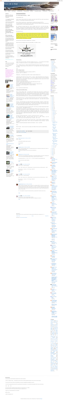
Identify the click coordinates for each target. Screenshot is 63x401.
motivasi (52, 347)
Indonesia (52, 65)
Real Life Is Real (11, 4)
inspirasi (53, 337)
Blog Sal (53, 202)
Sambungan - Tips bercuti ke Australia (12, 127)
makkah (52, 71)
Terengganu (55, 365)
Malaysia (53, 345)
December (54, 110)
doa (52, 330)
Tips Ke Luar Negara (55, 367)
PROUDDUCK (54, 225)
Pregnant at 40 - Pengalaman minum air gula (54, 204)
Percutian (52, 353)
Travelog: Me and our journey (54, 259)
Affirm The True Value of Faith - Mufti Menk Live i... (55, 130)
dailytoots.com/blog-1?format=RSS (54, 316)
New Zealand (53, 66)
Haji (52, 64)
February (53, 145)
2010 (52, 152)
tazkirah (52, 364)
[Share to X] (29, 131)
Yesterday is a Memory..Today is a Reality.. (54, 312)
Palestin (54, 351)
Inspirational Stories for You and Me (54, 197)
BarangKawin (52, 324)
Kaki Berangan (54, 284)
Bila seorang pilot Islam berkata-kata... (54, 141)
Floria (52, 63)
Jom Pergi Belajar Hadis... (54, 122)
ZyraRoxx (53, 241)
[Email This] (28, 131)
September (54, 113)
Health (53, 334)
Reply (19, 144)
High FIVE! (53, 239)
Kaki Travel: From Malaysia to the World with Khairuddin (54, 235)
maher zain (52, 344)
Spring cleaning (54, 308)
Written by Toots (54, 304)
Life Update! (53, 256)
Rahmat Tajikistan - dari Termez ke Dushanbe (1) (54, 173)
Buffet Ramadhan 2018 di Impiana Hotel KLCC (54, 286)
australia (52, 322)
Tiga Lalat (53, 222)
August (53, 114)
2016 (52, 107)
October (53, 112)
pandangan (24, 132)
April (53, 119)
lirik (55, 343)
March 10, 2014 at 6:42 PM (26, 164)
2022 (52, 99)
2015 (52, 108)
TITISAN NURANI (54, 300)
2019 (52, 103)
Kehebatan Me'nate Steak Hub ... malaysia (12, 85)
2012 (52, 149)
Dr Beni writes (54, 207)
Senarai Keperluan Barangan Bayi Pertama (54, 247)
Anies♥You (53, 158)
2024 (52, 97)
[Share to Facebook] (30, 131)
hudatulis (52, 336)
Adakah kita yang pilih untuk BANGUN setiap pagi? (54, 134)
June (53, 117)
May (53, 118)
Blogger (41, 398)
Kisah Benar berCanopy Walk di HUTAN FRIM (12, 152)
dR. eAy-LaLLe (54, 191)
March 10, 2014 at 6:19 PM (25, 154)
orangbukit (53, 165)
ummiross (20, 147)
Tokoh (52, 368)
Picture (52, 355)
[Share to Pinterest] (31, 131)
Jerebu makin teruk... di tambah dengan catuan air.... (55, 138)
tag (57, 362)
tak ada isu (54, 363)
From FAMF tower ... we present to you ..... (12, 171)
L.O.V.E (52, 343)
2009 (52, 153)
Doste (57, 330)
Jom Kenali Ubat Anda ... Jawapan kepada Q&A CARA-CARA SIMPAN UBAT (10, 105)
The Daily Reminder (54, 366)
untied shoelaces (54, 226)
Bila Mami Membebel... (53, 307)
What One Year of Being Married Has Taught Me (54, 231)
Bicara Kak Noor (54, 273)
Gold (57, 332)
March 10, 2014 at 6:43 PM (26, 174)
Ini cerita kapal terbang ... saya (55, 144)
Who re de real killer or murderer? (54, 125)
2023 (52, 98)
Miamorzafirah (54, 217)
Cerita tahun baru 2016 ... (12, 135)
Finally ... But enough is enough (54, 128)
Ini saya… (53, 298)
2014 (52, 109)
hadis (53, 333)
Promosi (52, 356)
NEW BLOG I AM (54, 223)
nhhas (19, 164)
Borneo (52, 61)
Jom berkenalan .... (11, 162)
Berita (19, 132)
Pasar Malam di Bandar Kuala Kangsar (54, 167)
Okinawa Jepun (55, 350)
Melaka (55, 346)
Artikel (55, 321)
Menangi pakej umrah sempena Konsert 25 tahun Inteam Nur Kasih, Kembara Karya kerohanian (54, 187)
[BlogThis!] (29, 131)
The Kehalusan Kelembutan (54, 263)
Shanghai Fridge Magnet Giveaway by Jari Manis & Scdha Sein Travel (10, 117)
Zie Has (19, 154)
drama (53, 331)
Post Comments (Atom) (23, 217)
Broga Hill (52, 62)
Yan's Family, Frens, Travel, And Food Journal (54, 171)
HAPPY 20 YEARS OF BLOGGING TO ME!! (54, 193)
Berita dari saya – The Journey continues (54, 209)
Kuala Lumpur (54, 342)
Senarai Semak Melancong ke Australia (12, 95)
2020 (52, 102)
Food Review (53, 332)
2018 (52, 104)
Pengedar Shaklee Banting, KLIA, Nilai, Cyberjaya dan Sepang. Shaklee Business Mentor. (54, 279)
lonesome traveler (54, 162)
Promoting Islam (53, 357)
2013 (52, 148)
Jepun (57, 338)
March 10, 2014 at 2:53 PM (26, 147)
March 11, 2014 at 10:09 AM (26, 195)
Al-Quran (52, 320)
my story (22, 132)
